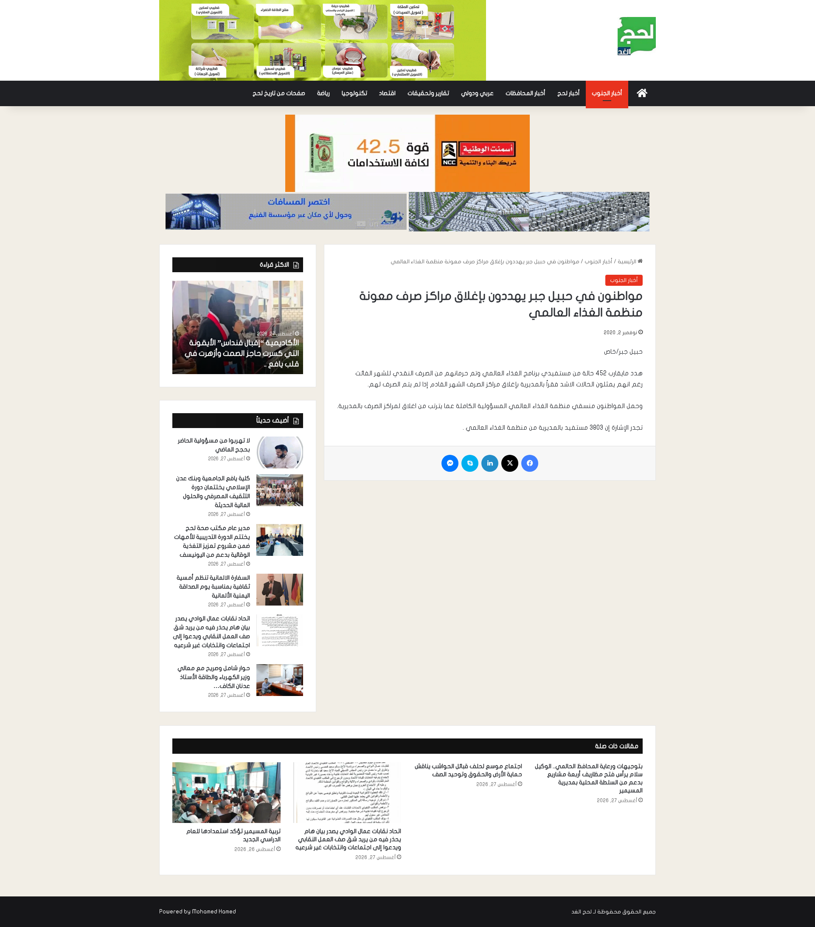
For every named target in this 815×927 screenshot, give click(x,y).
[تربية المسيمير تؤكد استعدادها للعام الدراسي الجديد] (226, 792)
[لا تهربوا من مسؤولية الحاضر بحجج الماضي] (279, 452)
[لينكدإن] (489, 463)
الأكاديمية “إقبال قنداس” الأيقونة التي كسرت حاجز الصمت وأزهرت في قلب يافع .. (242, 353)
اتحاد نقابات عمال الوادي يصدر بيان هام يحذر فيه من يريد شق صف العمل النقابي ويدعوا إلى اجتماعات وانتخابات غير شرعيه (348, 839)
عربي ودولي (477, 93)
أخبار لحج (568, 93)
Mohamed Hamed (214, 912)
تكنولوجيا (354, 93)
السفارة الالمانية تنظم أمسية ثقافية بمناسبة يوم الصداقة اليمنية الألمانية (213, 587)
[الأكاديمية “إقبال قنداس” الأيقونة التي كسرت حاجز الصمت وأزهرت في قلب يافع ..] (237, 327)
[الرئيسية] (642, 93)
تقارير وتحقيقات (428, 93)
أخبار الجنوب (607, 93)
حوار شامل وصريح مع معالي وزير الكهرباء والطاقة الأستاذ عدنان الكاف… (213, 677)
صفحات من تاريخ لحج (279, 93)
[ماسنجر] (449, 463)
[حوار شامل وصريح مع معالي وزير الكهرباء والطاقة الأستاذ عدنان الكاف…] (279, 680)
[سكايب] (469, 463)
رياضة (323, 93)
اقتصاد (387, 93)
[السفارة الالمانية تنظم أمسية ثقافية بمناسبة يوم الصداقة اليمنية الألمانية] (279, 590)
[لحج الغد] (637, 36)
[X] (509, 463)
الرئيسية (628, 262)
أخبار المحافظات (525, 93)
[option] (237, 327)
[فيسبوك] (529, 463)
